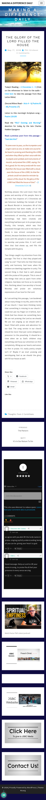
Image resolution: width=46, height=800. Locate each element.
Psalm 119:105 (11, 116)
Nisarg (23, 790)
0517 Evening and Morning (27, 122)
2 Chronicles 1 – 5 (28, 87)
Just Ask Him (11, 139)
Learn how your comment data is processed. (22, 508)
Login (40, 486)
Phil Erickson (31, 50)
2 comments (23, 53)
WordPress (31, 787)
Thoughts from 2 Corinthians (21, 414)
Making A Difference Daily (17, 3)
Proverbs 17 (14, 106)
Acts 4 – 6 (28, 103)
